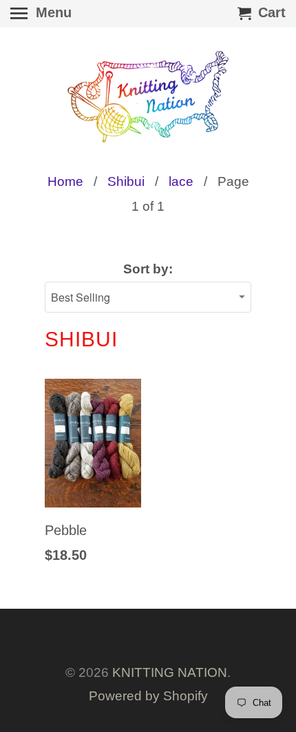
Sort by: (148, 269)
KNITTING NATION (169, 672)
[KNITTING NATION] (148, 96)
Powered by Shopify (148, 696)
